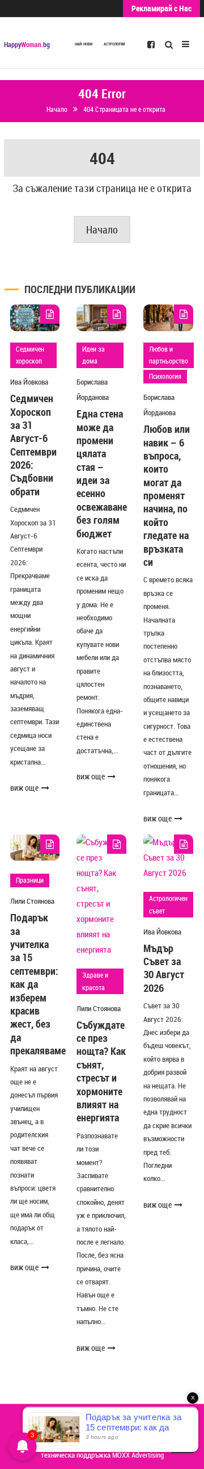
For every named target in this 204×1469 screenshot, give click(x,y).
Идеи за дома (93, 355)
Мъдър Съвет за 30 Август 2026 (163, 968)
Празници (30, 879)
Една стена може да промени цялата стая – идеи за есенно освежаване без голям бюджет (101, 473)
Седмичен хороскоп (30, 355)
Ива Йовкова (29, 382)
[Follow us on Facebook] (151, 44)
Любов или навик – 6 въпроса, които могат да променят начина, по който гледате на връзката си (166, 495)
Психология (165, 376)
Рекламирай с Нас (161, 8)
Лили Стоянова (32, 901)
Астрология (114, 44)
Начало (102, 229)
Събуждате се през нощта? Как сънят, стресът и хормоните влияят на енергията (101, 1071)
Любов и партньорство (168, 355)
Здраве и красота (95, 981)
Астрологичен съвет (168, 904)
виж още (24, 787)
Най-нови (83, 44)
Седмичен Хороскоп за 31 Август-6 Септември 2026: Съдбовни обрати (33, 444)
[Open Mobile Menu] (185, 43)
